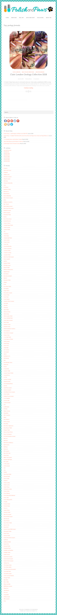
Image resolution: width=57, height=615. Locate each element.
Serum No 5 (6, 527)
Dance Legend (7, 259)
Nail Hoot (6, 440)
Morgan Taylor (7, 430)
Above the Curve (7, 170)
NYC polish (6, 461)
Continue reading (31, 88)
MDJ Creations (7, 415)
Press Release (7, 493)
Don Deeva (6, 273)
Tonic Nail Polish (7, 571)
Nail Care (6, 438)
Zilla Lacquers (7, 598)
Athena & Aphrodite (8, 183)
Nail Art (21, 17)
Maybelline (6, 413)
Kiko (5, 360)
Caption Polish (7, 229)
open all (5, 150)
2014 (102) (7, 161)
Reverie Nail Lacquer (8, 516)
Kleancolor (6, 364)
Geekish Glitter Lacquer (9, 301)
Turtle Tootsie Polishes (9, 575)
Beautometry (6, 193)
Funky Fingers (7, 299)
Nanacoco (6, 449)
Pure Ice (5, 508)
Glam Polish (6, 309)
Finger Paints (6, 290)
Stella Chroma (7, 554)
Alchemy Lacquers (8, 176)
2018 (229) (7, 155)
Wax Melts (6, 579)
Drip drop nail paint (8, 275)
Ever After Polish (7, 286)
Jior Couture (6, 349)
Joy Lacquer (6, 351)
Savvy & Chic (6, 525)
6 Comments (36, 78)
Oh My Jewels (7, 465)
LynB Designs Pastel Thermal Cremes (12, 143)
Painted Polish (7, 476)
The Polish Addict (7, 567)
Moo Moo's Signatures (8, 425)
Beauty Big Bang (7, 195)
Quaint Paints (7, 510)
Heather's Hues (7, 324)
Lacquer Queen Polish (8, 373)
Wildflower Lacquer (8, 586)
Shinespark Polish (7, 531)
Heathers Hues (7, 326)
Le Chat (5, 377)
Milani (5, 417)
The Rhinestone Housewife (10, 569)
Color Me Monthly (7, 246)
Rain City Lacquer (7, 514)
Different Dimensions (8, 269)
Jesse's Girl (6, 345)
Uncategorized (40, 72)
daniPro (5, 261)
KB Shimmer (6, 358)
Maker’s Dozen (7, 411)
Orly (5, 470)
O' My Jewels (6, 463)
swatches (14, 17)
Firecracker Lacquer (8, 292)
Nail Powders (6, 444)
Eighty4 (5, 278)
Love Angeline (7, 398)
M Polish (5, 408)
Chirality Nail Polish (8, 237)
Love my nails (6, 400)
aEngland (6, 172)
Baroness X (6, 191)
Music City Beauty (8, 434)
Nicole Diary (6, 455)
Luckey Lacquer (7, 402)
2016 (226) (7, 158)
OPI (4, 468)
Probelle (5, 501)
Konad (5, 366)
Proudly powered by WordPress (28, 609)
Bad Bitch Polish (7, 189)
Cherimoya (6, 233)
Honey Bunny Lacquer (8, 332)
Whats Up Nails (7, 584)
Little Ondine (6, 394)
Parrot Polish (6, 478)
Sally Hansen (6, 518)
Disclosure (40, 17)
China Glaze (6, 235)
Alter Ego (6, 180)
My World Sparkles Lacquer (9, 436)
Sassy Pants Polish (8, 522)
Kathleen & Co (7, 356)
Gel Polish (6, 303)
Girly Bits (6, 305)
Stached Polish (7, 546)
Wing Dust (6, 588)
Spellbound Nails (7, 541)
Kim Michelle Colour (8, 362)
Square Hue (6, 544)
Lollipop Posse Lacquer (9, 396)
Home (7, 17)
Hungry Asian (7, 335)
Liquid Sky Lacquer (8, 387)
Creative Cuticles (7, 252)
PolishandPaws (28, 78)
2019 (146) (7, 153)
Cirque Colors (7, 242)
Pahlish (5, 472)
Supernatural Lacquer (8, 558)
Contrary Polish (7, 250)
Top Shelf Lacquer (8, 573)
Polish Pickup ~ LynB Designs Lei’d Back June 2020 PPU (16, 133)
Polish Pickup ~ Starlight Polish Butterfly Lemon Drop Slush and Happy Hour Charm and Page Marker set (26, 135)
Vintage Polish (7, 577)
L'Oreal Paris (6, 368)
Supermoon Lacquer (8, 556)
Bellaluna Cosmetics (8, 202)
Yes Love (6, 592)
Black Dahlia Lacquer (8, 206)
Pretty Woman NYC (8, 499)
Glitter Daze (6, 313)
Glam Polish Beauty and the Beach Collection (13, 141)
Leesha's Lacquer (7, 379)
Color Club (6, 244)
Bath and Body (30, 17)
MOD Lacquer (7, 421)
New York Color (7, 453)
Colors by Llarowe (7, 248)
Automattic (33, 610)
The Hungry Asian (8, 565)
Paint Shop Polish (7, 474)
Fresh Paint (6, 297)
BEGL (5, 200)
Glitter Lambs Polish (8, 316)
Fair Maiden (6, 288)
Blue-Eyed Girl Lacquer (9, 208)
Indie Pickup (6, 343)
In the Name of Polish (8, 339)
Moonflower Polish (8, 427)
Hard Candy (6, 322)
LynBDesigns (6, 406)
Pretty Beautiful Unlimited (9, 495)
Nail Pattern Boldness (8, 442)
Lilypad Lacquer (7, 381)
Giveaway (6, 307)
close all (9, 150)
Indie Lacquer (7, 341)
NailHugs (6, 446)
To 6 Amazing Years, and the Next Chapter (13, 139)
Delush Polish (7, 267)
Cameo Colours (7, 223)
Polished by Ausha (8, 489)
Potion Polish (6, 491)
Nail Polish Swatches (28, 72)
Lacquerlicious (7, 375)
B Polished (6, 187)
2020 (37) (7, 151)
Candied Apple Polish (8, 225)
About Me (48, 17)
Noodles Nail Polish (8, 459)
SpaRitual (6, 539)
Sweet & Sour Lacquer (8, 560)
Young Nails (6, 594)
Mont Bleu (6, 423)
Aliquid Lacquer (7, 178)
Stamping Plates (7, 548)
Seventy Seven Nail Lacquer (10, 529)
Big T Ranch (6, 204)
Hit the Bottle (7, 330)
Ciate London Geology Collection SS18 (28, 74)
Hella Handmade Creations (9, 328)
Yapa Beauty (6, 590)
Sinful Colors (6, 533)
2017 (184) (7, 156)
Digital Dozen (6, 271)
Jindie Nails (6, 347)
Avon (5, 185)
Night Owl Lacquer (8, 457)
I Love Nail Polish (7, 337)
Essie (5, 284)
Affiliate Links (7, 174)
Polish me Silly (7, 482)
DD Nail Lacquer (7, 265)
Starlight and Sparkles (8, 550)
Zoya (5, 601)
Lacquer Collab (7, 370)
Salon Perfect (7, 520)
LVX (4, 404)
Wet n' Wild (6, 581)
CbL (4, 231)
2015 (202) (7, 159)
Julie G (5, 354)
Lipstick (5, 385)
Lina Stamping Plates (8, 383)
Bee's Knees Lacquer (8, 197)
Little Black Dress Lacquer (9, 392)
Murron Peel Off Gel (8, 432)
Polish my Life (7, 484)
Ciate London (16, 72)
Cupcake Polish (7, 254)
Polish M (5, 480)
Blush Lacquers (7, 212)
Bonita (5, 216)
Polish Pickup (6, 487)
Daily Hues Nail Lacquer (9, 256)
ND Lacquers (6, 451)
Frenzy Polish (6, 294)
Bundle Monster (7, 221)
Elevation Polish (7, 280)
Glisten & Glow (7, 311)
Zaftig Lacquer (7, 596)
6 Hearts (5, 168)
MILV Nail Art (6, 419)
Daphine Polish (7, 263)
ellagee (5, 282)
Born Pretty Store (7, 218)
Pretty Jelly (6, 497)
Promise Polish (7, 503)
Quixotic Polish (7, 512)
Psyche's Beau (7, 506)
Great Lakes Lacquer (8, 320)
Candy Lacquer (7, 227)
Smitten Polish (7, 535)
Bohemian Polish (7, 214)
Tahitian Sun (6, 563)
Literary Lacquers (7, 389)
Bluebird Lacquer (7, 210)
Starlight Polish (7, 552)
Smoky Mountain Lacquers (9, 537)
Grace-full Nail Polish (8, 318)
